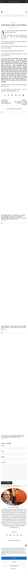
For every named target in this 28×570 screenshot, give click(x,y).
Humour (7, 15)
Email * (2, 451)
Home (2, 15)
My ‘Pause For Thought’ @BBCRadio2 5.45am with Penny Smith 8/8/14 (12, 436)
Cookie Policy (13, 568)
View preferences (14, 565)
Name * (3, 445)
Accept (14, 558)
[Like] (4, 95)
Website (3, 456)
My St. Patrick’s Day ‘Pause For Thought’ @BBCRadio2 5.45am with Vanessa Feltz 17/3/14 (14, 327)
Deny (14, 562)
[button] (26, 545)
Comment (3, 462)
